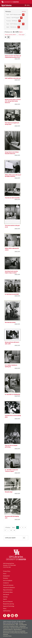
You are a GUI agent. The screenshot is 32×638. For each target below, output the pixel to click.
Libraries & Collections (9, 587)
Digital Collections (7, 5)
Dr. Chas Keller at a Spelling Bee (12, 394)
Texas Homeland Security (9, 624)
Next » (21, 32)
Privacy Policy (6, 571)
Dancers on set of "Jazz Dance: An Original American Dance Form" (13, 56)
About (4, 608)
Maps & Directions (8, 590)
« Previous (7, 527)
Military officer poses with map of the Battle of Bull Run (13, 175)
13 (11, 530)
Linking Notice (22, 626)
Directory (5, 578)
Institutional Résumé (8, 629)
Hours (4, 573)
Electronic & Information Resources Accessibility (14, 631)
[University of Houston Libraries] (16, 554)
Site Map (5, 597)
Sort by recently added (10, 34)
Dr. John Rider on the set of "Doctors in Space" (11, 470)
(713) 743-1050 (7, 567)
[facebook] (4, 615)
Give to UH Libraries (8, 585)
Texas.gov (21, 623)
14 (14, 530)
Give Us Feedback (7, 580)
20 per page (21, 34)
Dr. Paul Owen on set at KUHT (12, 294)
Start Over (24, 11)
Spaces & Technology (8, 606)
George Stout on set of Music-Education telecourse (12, 152)
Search (5, 599)
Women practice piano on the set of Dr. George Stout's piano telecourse (13, 101)
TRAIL (17, 624)
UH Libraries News (8, 592)
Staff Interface (6, 611)
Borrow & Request (8, 601)
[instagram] (12, 615)
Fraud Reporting (23, 624)
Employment (6, 576)
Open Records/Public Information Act (19, 628)
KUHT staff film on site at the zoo (13, 78)
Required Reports (18, 629)
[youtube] (16, 615)
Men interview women (10, 322)
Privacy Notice (6, 628)
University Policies (7, 636)
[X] (8, 615)
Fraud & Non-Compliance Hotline (10, 626)
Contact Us (6, 583)
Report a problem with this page (10, 623)
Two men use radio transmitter (12, 198)
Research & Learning (8, 604)
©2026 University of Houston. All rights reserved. (14, 621)
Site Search (6, 594)
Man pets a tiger (9, 492)
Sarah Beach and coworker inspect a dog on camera (11, 272)
